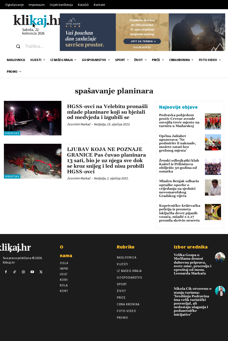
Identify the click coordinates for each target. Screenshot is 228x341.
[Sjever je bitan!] (38, 21)
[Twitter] (41, 272)
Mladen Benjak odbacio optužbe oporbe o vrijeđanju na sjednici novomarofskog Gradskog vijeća (179, 188)
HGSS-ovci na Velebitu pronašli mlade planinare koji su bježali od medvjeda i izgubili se (107, 112)
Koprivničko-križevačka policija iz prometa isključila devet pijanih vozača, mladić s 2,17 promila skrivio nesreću (179, 213)
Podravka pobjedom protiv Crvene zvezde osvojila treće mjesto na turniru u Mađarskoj (179, 120)
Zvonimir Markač (78, 124)
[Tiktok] (15, 272)
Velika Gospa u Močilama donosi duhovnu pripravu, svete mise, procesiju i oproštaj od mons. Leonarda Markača (192, 264)
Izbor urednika (191, 246)
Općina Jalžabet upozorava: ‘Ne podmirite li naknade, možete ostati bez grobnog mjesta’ (177, 143)
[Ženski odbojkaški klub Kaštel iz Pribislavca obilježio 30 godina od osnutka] (213, 167)
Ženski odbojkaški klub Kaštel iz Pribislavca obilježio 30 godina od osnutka (179, 166)
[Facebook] (6, 272)
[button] (32, 46)
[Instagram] (23, 272)
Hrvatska (12, 133)
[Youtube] (32, 272)
